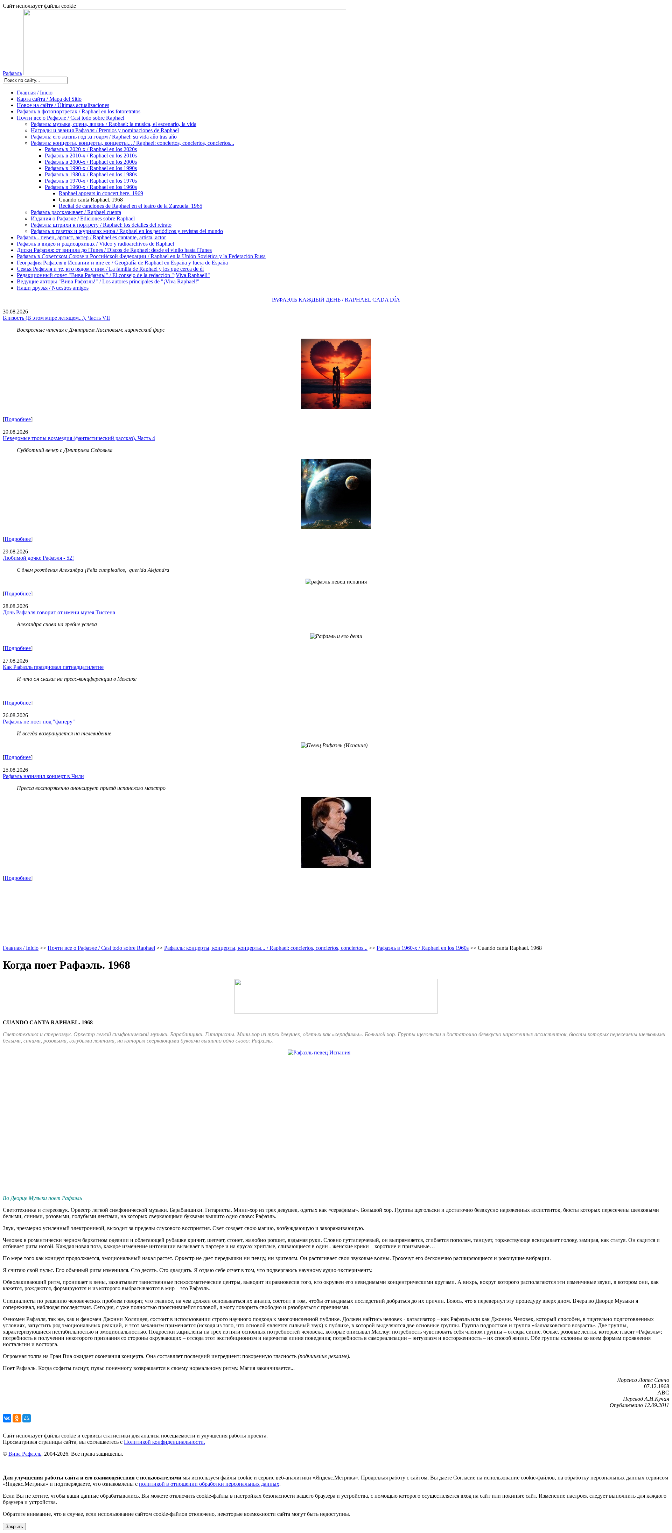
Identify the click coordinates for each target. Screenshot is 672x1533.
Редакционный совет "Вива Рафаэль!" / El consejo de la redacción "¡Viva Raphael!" (113, 275)
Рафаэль (12, 73)
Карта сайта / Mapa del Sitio (49, 99)
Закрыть (14, 1526)
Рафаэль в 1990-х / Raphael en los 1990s (91, 168)
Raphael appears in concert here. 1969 (101, 193)
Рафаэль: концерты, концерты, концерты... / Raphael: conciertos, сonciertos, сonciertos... (132, 143)
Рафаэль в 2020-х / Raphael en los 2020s (91, 149)
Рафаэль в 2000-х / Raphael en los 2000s (91, 162)
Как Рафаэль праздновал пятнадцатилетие (53, 667)
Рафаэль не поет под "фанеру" (39, 722)
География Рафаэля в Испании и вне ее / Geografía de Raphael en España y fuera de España (122, 263)
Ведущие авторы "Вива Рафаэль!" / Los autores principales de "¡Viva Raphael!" (108, 281)
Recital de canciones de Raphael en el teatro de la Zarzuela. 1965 (130, 206)
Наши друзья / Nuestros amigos (53, 288)
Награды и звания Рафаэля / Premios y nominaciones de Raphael (105, 130)
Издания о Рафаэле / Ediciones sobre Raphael (83, 218)
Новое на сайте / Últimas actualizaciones (63, 105)
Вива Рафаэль (24, 1454)
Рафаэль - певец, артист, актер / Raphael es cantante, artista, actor (91, 237)
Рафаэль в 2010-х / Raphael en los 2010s (91, 155)
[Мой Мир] (26, 1418)
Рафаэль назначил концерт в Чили (43, 776)
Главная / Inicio (34, 93)
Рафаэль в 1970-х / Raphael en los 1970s (91, 181)
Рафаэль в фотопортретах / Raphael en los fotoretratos (78, 111)
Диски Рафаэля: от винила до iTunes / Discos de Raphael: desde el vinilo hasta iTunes (114, 250)
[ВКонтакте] (7, 1418)
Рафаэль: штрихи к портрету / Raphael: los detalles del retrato (101, 225)
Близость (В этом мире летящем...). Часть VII (56, 318)
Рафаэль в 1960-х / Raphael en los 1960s (91, 187)
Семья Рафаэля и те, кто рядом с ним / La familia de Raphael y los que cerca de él (110, 269)
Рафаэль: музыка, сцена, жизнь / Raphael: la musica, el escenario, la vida (113, 124)
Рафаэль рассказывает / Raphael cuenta (76, 212)
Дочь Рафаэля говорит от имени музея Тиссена (59, 612)
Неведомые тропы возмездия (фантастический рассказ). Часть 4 (79, 438)
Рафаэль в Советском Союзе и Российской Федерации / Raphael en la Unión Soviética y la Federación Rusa (141, 256)
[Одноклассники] (17, 1418)
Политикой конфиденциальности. (164, 1442)
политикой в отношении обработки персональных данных (209, 1484)
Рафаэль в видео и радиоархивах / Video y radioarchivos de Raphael (95, 244)
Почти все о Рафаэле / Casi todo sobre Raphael (70, 118)
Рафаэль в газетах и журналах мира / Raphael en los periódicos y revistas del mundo (127, 231)
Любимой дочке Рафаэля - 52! (38, 558)
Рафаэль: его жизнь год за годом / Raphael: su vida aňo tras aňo (104, 137)
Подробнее (18, 419)
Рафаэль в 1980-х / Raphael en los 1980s (91, 174)
